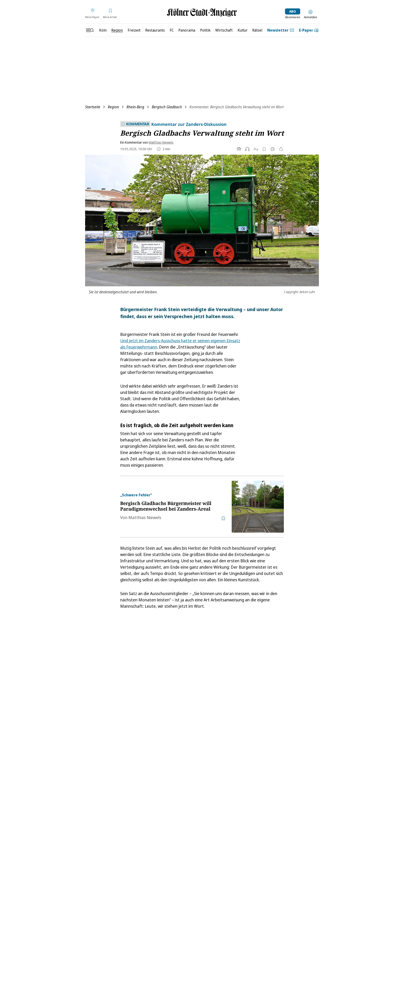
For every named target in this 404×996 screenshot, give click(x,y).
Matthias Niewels (161, 142)
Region (113, 106)
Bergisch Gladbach (167, 106)
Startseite (92, 106)
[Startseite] (202, 12)
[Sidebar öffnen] (89, 30)
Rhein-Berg (135, 106)
